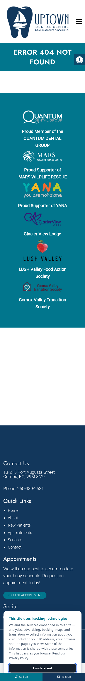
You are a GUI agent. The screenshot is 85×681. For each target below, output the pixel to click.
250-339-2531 (30, 488)
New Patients (19, 525)
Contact (15, 547)
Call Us (23, 676)
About (13, 517)
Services (15, 539)
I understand (42, 668)
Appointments (20, 532)
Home (13, 510)
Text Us (66, 676)
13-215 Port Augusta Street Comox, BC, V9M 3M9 (29, 474)
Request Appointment (25, 595)
